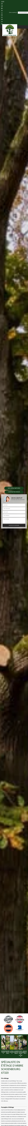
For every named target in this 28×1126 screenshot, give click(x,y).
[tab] (14, 563)
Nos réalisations (14, 488)
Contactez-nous (14, 492)
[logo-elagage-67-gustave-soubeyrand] (9, 26)
